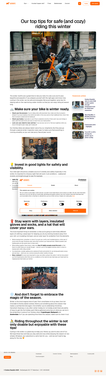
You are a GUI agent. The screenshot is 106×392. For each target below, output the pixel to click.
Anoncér (67, 3)
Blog (71, 356)
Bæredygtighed (74, 353)
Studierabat (38, 353)
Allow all (75, 210)
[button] (26, 3)
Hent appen (95, 3)
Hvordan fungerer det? (38, 3)
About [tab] (76, 185)
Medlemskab (58, 3)
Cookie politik (90, 353)
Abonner (7, 357)
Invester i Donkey (57, 353)
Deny (30, 210)
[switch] (44, 204)
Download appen (40, 356)
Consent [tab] (29, 185)
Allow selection (53, 210)
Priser (49, 3)
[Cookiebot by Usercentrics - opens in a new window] (79, 180)
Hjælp (86, 3)
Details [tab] (53, 185)
